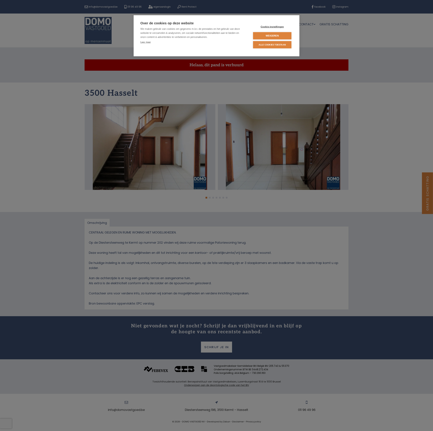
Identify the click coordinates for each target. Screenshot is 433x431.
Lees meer (145, 42)
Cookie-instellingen (272, 27)
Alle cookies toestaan (272, 45)
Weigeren (272, 35)
